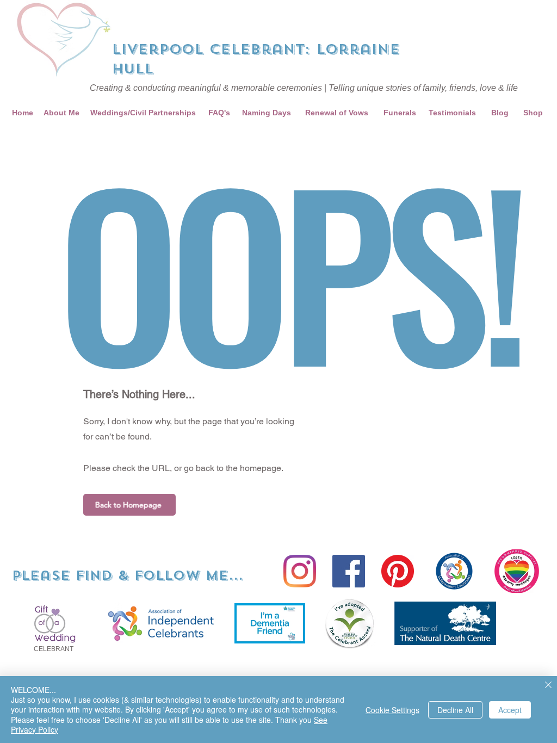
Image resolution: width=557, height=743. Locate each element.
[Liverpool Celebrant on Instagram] (299, 571)
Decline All (455, 709)
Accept (510, 709)
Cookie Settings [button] (392, 709)
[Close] (548, 685)
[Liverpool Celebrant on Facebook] (348, 571)
